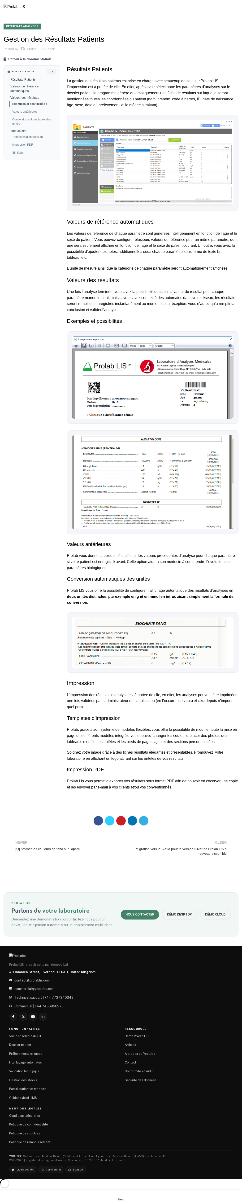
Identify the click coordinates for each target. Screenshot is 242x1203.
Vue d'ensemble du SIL (25, 1036)
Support (78, 1169)
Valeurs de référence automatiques (24, 89)
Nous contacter (139, 914)
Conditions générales (24, 1115)
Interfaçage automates (25, 1062)
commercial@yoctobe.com (34, 989)
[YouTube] (33, 1017)
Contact (130, 1062)
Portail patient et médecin (27, 1089)
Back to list (121, 847)
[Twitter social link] (109, 820)
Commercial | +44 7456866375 (39, 1006)
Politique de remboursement (29, 1142)
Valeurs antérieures (24, 111)
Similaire (18, 152)
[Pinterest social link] (121, 820)
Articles (130, 1045)
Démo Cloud (215, 914)
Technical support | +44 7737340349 (43, 997)
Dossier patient (20, 1045)
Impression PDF (22, 144)
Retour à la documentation (29, 59)
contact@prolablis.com (32, 980)
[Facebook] (13, 1017)
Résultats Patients (23, 79)
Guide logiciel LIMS (23, 1098)
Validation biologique (24, 1071)
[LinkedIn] (43, 1017)
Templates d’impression (27, 137)
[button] (152, 163)
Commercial (53, 1169)
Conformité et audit (139, 1071)
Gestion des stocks (23, 1080)
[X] (23, 1017)
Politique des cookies (24, 1133)
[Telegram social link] (143, 820)
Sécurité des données (140, 1080)
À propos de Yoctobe (140, 1053)
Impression (18, 130)
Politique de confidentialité (28, 1124)
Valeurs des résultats (24, 97)
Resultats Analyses (22, 26)
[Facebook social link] (98, 820)
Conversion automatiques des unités (31, 121)
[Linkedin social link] (132, 820)
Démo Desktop (179, 914)
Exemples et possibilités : (29, 104)
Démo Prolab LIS (137, 1036)
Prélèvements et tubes (25, 1053)
